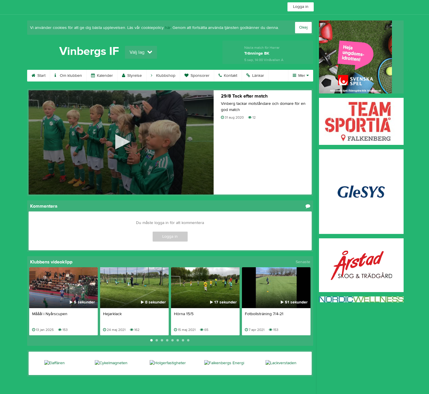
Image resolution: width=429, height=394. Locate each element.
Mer (301, 75)
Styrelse (134, 75)
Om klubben (70, 75)
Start (41, 75)
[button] (121, 142)
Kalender (104, 75)
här (167, 27)
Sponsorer (199, 75)
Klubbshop (165, 75)
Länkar (257, 75)
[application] (121, 142)
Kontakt (230, 75)
